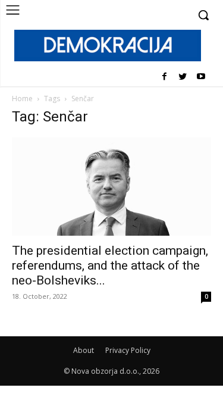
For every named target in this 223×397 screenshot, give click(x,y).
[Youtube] (200, 77)
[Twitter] (182, 77)
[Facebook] (164, 77)
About (83, 350)
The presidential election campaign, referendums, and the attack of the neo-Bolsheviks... (110, 265)
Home (22, 98)
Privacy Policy (127, 350)
